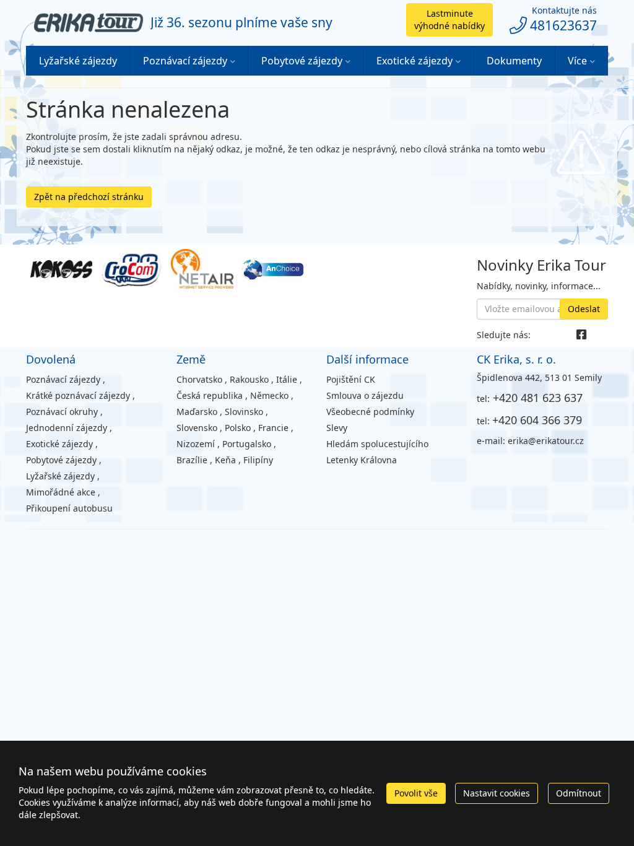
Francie (273, 428)
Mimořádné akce (60, 492)
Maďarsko (196, 411)
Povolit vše (416, 793)
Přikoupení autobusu (69, 508)
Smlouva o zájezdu (365, 395)
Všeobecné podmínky (370, 411)
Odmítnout (578, 793)
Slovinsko (244, 411)
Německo (269, 395)
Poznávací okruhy (62, 411)
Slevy (336, 428)
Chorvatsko (199, 379)
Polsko (238, 428)
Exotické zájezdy (414, 61)
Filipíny (258, 460)
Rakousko (249, 379)
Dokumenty (514, 61)
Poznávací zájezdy (185, 61)
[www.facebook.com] (581, 335)
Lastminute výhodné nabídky (449, 19)
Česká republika (209, 395)
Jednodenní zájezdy (66, 428)
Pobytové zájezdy (301, 61)
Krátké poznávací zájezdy (78, 395)
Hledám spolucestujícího (377, 444)
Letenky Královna (361, 460)
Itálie (286, 379)
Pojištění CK (350, 379)
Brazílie (191, 460)
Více (577, 61)
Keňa (225, 460)
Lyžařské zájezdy (78, 61)
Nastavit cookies (496, 793)
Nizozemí (195, 444)
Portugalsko (246, 444)
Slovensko (196, 428)
